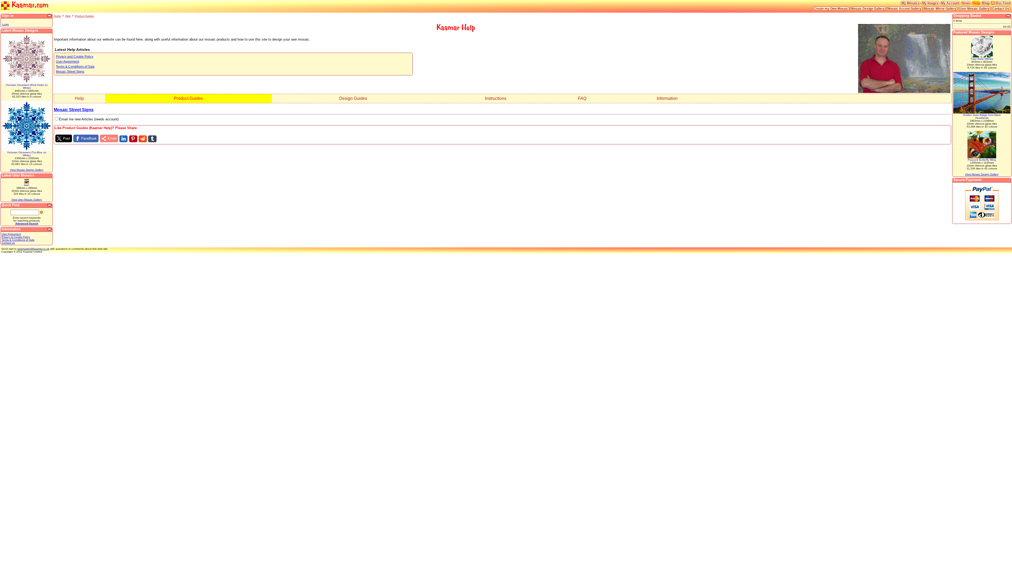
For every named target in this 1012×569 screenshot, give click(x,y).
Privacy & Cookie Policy (16, 237)
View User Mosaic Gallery (26, 199)
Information (667, 98)
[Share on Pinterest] (133, 138)
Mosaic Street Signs (70, 71)
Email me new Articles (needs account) (89, 119)
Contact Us (1000, 8)
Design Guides (353, 98)
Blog (985, 3)
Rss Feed (1003, 3)
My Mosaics (910, 3)
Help (976, 3)
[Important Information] (49, 229)
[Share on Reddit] (143, 138)
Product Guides (84, 15)
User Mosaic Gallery (974, 8)
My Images (930, 3)
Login (5, 24)
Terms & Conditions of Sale (18, 239)
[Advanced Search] (49, 205)
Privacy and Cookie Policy (74, 56)
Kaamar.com (28, 5)
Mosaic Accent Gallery (904, 8)
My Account (950, 3)
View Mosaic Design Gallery (26, 169)
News (966, 3)
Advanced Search (26, 223)
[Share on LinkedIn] (123, 138)
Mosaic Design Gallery (868, 8)
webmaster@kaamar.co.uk (33, 248)
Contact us (8, 242)
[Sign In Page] (49, 16)
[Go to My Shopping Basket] (1008, 16)
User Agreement (11, 234)
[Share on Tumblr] (152, 138)
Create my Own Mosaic (831, 8)
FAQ (582, 98)
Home (57, 15)
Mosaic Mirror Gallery (940, 8)
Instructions (495, 98)
